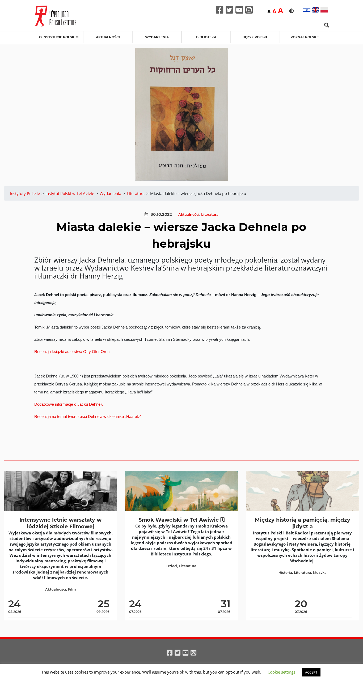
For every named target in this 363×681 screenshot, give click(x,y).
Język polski (255, 37)
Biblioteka (206, 37)
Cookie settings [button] (281, 672)
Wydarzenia (157, 37)
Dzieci (171, 566)
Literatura (209, 215)
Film (72, 589)
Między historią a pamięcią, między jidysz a (302, 523)
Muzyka (320, 573)
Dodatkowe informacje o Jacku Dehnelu (68, 404)
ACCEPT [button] (311, 672)
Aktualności (108, 37)
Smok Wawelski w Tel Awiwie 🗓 (181, 520)
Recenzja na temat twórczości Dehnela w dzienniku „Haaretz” (87, 416)
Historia (285, 573)
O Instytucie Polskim (58, 37)
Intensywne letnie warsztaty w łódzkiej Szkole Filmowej (60, 523)
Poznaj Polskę (304, 37)
